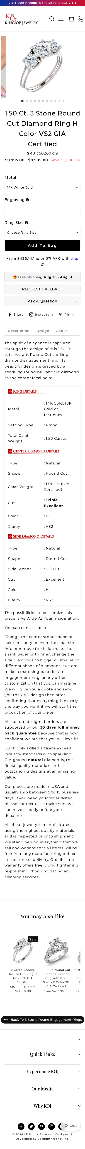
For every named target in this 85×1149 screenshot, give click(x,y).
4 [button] (35, 101)
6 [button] (43, 101)
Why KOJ (42, 1106)
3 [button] (31, 101)
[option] (42, 67)
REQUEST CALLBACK (42, 289)
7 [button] (47, 101)
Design (42, 331)
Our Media (43, 1088)
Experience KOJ (43, 1071)
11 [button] (64, 101)
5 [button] (39, 101)
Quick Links (42, 1054)
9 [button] (55, 101)
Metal (10, 177)
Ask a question (42, 301)
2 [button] (27, 101)
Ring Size (14, 223)
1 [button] (22, 101)
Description (19, 331)
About (61, 331)
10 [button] (59, 101)
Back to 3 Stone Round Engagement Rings (46, 1020)
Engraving (15, 200)
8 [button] (51, 101)
